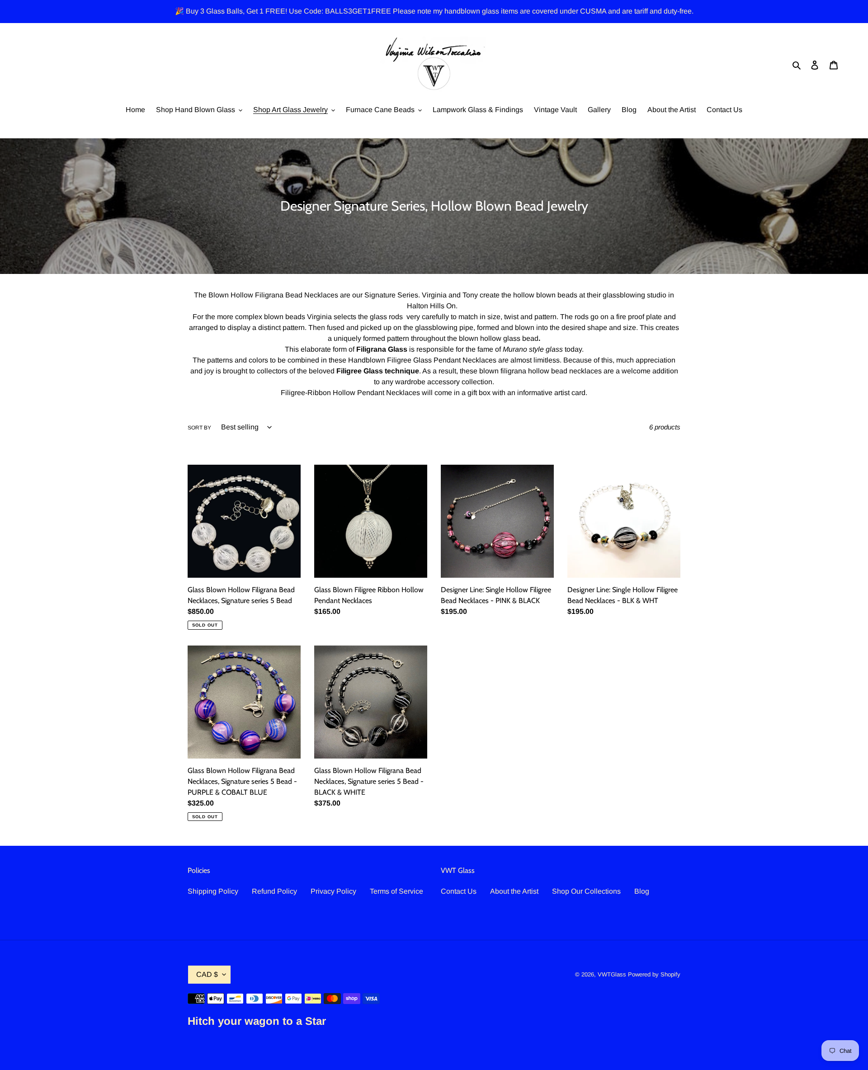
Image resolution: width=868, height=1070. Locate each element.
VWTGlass (612, 974)
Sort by (199, 427)
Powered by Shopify (654, 974)
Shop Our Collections (586, 891)
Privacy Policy (333, 891)
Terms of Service (396, 891)
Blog (641, 891)
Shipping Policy (213, 891)
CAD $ (207, 974)
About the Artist (514, 891)
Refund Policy (274, 891)
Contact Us (458, 891)
